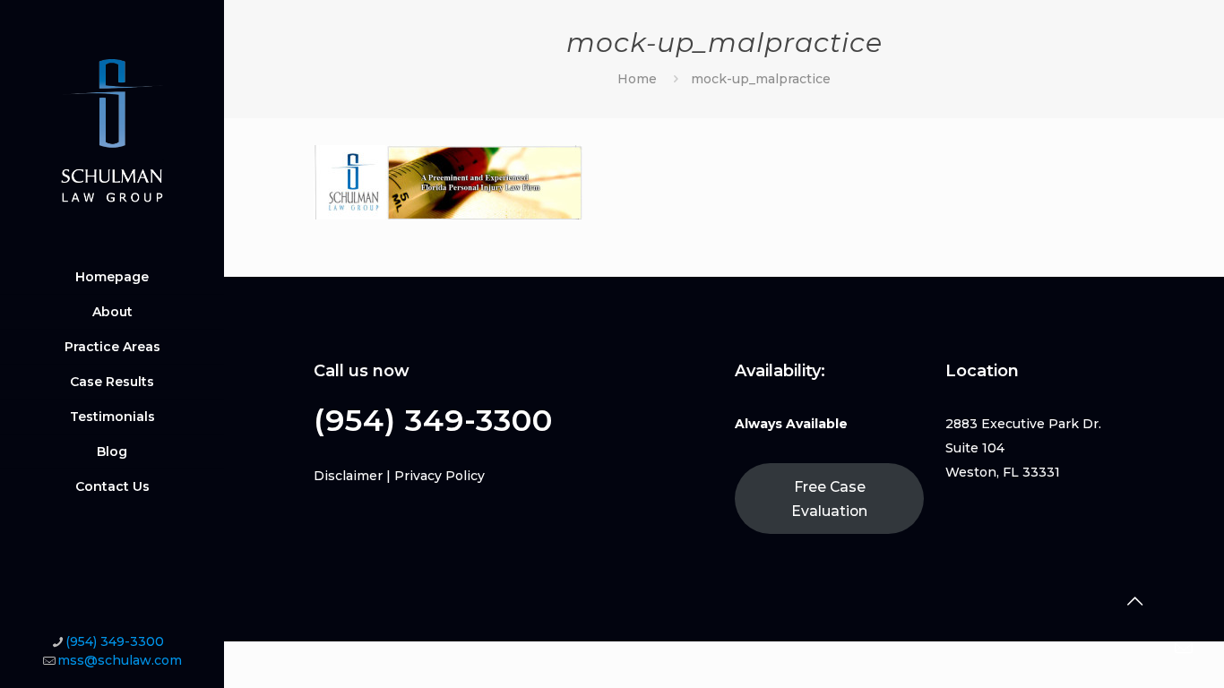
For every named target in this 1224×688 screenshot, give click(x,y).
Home (637, 79)
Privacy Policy (439, 476)
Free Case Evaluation (829, 499)
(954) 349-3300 (114, 641)
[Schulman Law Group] (112, 129)
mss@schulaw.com (119, 660)
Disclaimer (348, 476)
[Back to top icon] (1134, 601)
